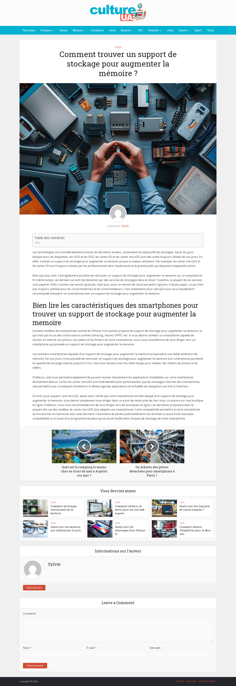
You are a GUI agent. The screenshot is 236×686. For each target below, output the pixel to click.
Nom (27, 648)
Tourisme (28, 30)
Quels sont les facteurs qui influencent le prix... (66, 528)
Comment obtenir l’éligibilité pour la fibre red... (195, 530)
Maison (78, 30)
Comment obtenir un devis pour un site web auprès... (129, 509)
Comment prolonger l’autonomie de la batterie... (64, 509)
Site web (155, 648)
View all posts (34, 587)
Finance (46, 30)
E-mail (91, 648)
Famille (153, 30)
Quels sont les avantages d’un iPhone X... (130, 530)
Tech (210, 30)
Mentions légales (207, 681)
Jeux (170, 30)
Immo (63, 30)
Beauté (125, 30)
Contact (180, 681)
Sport (198, 30)
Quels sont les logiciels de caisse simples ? (195, 507)
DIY (140, 30)
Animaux (97, 30)
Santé (183, 30)
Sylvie (125, 226)
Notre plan (191, 681)
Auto (112, 30)
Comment (29, 613)
